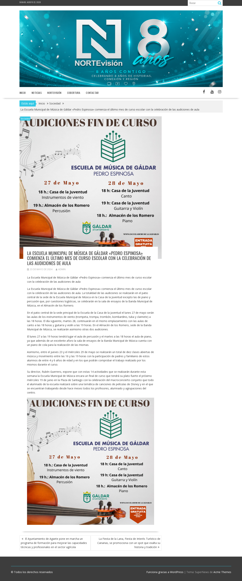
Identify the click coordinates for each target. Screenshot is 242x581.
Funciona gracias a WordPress (164, 572)
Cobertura (73, 93)
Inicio (22, 93)
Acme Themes (222, 572)
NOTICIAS (37, 93)
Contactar (92, 93)
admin (62, 269)
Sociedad (25, 118)
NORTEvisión (54, 93)
